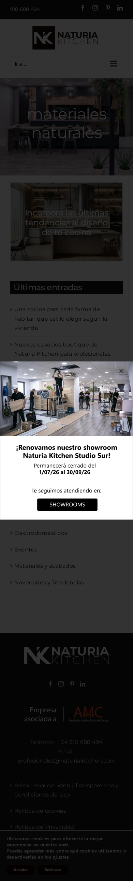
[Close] (121, 371)
